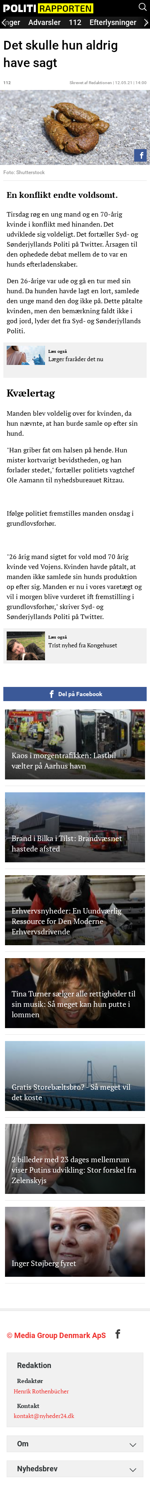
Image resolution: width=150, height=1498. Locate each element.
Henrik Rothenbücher (41, 1391)
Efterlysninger (113, 22)
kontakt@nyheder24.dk (44, 1416)
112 (75, 22)
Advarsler (44, 22)
